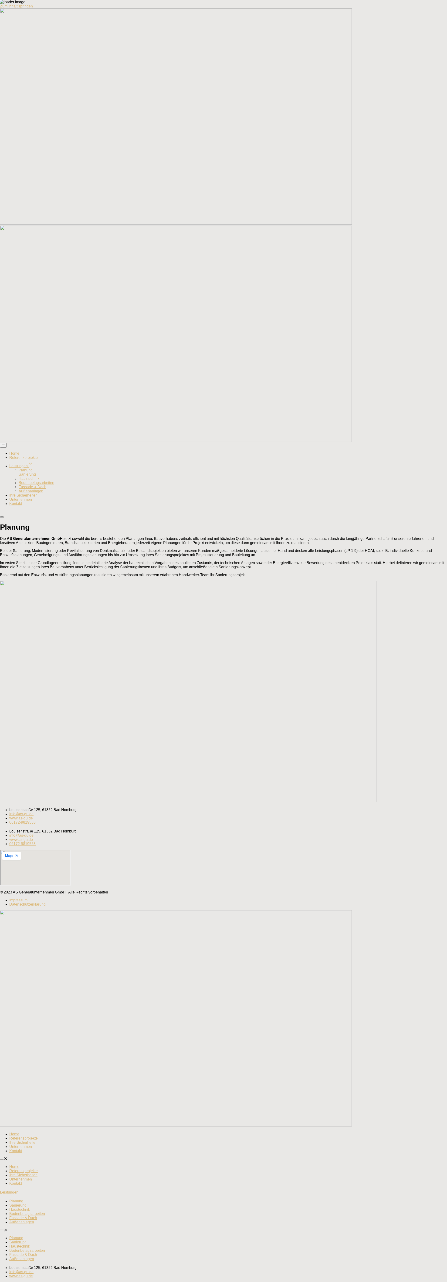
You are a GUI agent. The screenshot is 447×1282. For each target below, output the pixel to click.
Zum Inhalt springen (16, 6)
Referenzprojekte (23, 1138)
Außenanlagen (21, 1222)
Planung (16, 1201)
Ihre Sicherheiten (23, 1142)
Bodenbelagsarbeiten (27, 1214)
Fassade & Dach (23, 1218)
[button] (223, 1159)
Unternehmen (20, 1147)
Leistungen (9, 1192)
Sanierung (18, 1205)
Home (14, 1134)
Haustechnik (19, 1209)
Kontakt (15, 1151)
